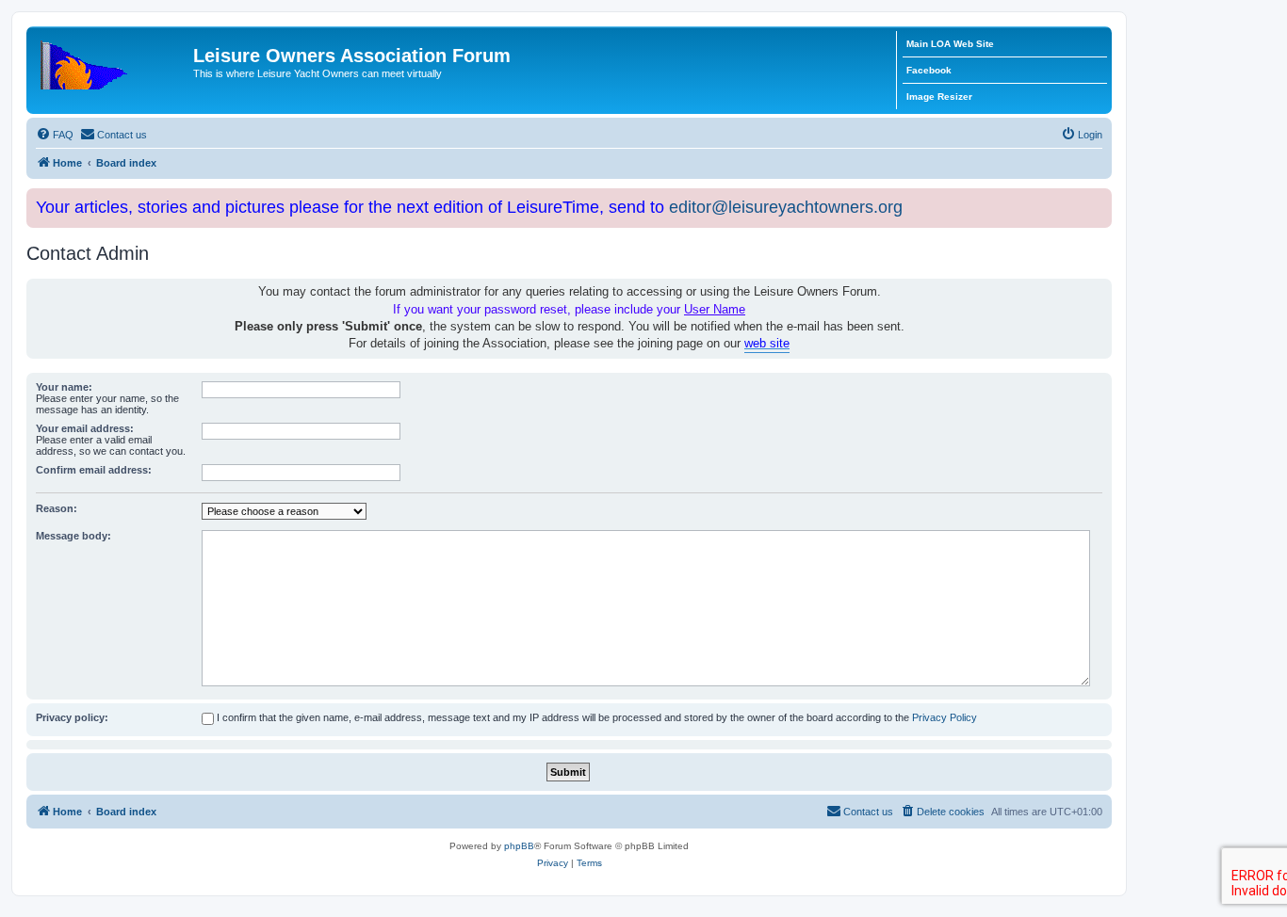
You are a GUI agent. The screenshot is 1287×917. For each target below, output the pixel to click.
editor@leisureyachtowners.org (786, 207)
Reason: (56, 508)
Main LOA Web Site (950, 44)
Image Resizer (939, 96)
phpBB (519, 846)
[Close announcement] (1099, 199)
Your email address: (85, 428)
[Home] (112, 61)
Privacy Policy (944, 717)
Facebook (929, 70)
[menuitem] (54, 134)
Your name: (64, 387)
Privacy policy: (72, 717)
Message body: (73, 535)
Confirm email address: (94, 469)
